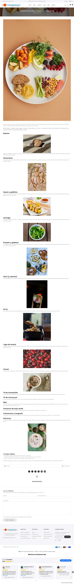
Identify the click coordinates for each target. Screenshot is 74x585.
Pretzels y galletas (31, 128)
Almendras (13, 128)
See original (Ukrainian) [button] (10, 577)
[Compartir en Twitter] (32, 471)
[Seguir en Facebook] (55, 540)
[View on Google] (4, 567)
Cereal (49, 128)
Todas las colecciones (48, 534)
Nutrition (8, 466)
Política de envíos (24, 536)
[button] (1, 572)
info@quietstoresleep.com (8, 1)
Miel (67, 128)
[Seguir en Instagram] (57, 540)
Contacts (53, 5)
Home (30, 5)
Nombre (5, 495)
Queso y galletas (19, 128)
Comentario (6, 500)
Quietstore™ (16, 547)
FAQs (45, 5)
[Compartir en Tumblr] (39, 471)
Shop (34, 5)
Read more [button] (5, 575)
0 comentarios (67, 466)
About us (40, 5)
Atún (37, 128)
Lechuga (25, 128)
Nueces (8, 128)
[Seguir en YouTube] (60, 540)
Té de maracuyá (62, 128)
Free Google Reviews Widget (67, 582)
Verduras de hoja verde (8, 129)
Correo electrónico (42, 495)
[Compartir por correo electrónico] (45, 471)
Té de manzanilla (54, 128)
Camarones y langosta (18, 129)
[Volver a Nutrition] (37, 476)
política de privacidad (25, 532)
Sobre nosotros (35, 534)
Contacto (34, 538)
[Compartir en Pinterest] (35, 471)
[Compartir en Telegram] (42, 471)
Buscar (33, 532)
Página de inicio (47, 532)
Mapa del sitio (46, 538)
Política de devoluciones (25, 534)
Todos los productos (48, 536)
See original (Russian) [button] (65, 574)
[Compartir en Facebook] (29, 471)
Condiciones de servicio (25, 538)
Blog (48, 5)
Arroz (39, 128)
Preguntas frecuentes (36, 536)
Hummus (25, 129)
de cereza (45, 128)
